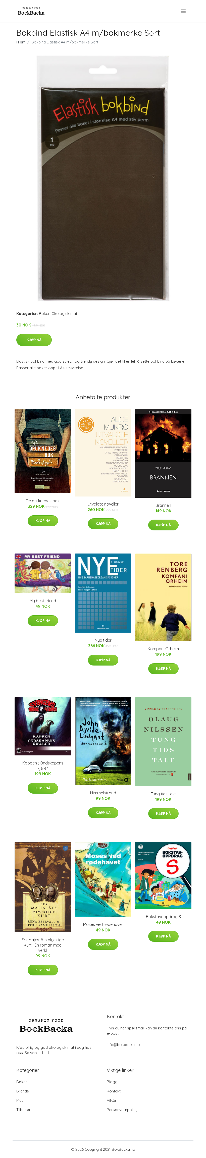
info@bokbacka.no (123, 1044)
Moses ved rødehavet (103, 924)
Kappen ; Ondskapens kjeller (42, 765)
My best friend (43, 600)
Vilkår (112, 1100)
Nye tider (103, 640)
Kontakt (114, 1091)
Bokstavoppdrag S (163, 916)
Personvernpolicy (122, 1109)
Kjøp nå (34, 340)
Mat (19, 1100)
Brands (22, 1091)
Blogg (112, 1081)
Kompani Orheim (163, 648)
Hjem (20, 42)
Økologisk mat (64, 313)
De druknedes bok (43, 500)
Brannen (163, 505)
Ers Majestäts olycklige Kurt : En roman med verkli (43, 945)
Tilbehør (23, 1109)
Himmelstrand (103, 792)
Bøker (44, 313)
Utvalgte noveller (103, 504)
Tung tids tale (163, 793)
